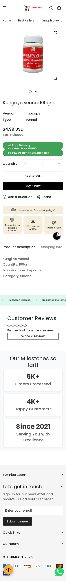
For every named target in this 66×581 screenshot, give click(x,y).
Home (7, 20)
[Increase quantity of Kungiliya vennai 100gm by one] (59, 164)
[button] (59, 8)
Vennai (31, 119)
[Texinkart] (33, 8)
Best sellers (26, 20)
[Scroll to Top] (59, 561)
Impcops (33, 113)
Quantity (10, 163)
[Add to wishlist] (55, 33)
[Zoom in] (55, 79)
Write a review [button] (33, 336)
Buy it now (33, 186)
